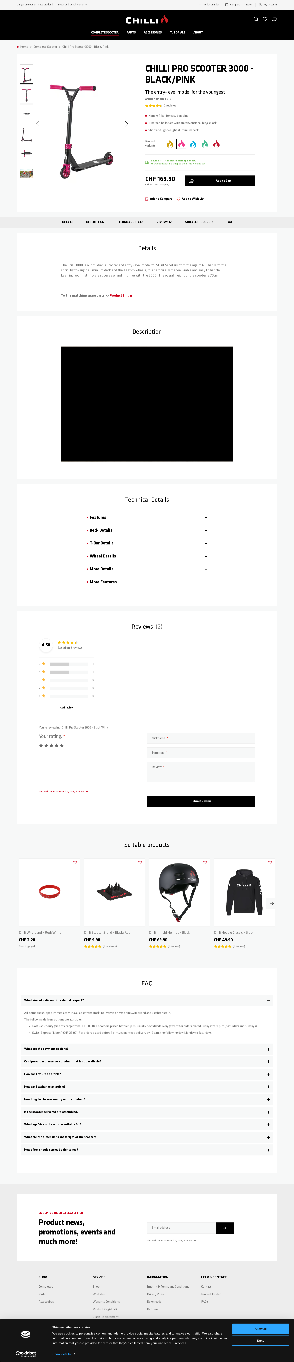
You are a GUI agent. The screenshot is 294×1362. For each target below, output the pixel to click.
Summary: (159, 752)
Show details (61, 1354)
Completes (46, 1286)
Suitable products (199, 222)
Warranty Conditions (106, 1301)
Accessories (153, 32)
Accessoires (46, 1301)
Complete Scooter (105, 32)
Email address (161, 1227)
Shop (96, 1286)
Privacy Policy (156, 1294)
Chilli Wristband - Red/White (40, 933)
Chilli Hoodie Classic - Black (233, 933)
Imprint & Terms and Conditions (168, 1286)
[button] (256, 19)
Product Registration (106, 1309)
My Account (270, 4)
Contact (206, 1286)
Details (67, 222)
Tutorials (177, 32)
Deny (260, 1340)
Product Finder (211, 4)
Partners (152, 1309)
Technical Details (130, 222)
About (198, 32)
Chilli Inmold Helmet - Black (169, 933)
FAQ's (205, 1301)
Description (95, 222)
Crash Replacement (106, 1317)
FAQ (229, 222)
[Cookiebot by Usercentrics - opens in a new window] (25, 1354)
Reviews (164, 222)
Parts (131, 32)
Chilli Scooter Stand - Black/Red (107, 933)
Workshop (99, 1294)
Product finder (121, 296)
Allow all (261, 1329)
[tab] (147, 517)
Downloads (154, 1301)
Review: (157, 767)
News (249, 4)
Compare (235, 4)
